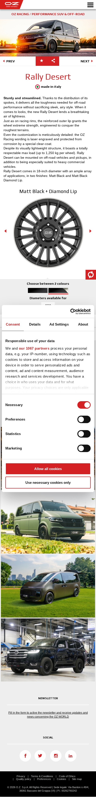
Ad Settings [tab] (59, 324)
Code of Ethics (67, 776)
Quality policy (23, 779)
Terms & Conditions (42, 776)
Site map (77, 779)
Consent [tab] (13, 324)
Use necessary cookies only (48, 483)
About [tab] (83, 324)
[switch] (84, 419)
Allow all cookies (48, 469)
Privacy (21, 776)
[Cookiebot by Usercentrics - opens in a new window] (70, 312)
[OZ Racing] (24, 4)
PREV (10, 61)
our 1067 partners (34, 348)
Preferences (44, 779)
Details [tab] (35, 324)
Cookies (61, 779)
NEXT (85, 61)
